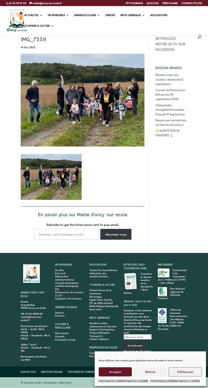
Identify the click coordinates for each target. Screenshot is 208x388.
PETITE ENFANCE (134, 3)
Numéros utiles (98, 323)
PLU (57, 289)
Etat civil (60, 273)
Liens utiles (95, 309)
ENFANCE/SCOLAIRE (85, 15)
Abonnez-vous (116, 234)
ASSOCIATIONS (159, 15)
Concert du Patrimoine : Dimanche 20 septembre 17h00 (170, 94)
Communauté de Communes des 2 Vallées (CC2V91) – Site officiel (172, 276)
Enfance (60, 315)
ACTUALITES (31, 15)
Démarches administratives (64, 277)
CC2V (58, 295)
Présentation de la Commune (100, 291)
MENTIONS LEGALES (52, 371)
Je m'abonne (135, 345)
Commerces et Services (103, 326)
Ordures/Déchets (99, 332)
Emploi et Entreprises (102, 329)
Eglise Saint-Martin (100, 300)
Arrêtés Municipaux (66, 286)
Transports (96, 336)
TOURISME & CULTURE (37, 25)
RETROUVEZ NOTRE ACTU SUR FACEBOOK (170, 44)
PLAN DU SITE (28, 371)
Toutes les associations (103, 270)
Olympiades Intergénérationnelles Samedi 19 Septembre (170, 109)
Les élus (59, 270)
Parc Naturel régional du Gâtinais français (171, 293)
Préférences (185, 371)
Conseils (60, 336)
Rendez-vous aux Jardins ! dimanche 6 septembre (169, 79)
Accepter (115, 371)
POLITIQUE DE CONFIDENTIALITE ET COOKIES (123, 380)
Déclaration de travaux (69, 292)
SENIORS (110, 15)
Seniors (59, 312)
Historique (95, 296)
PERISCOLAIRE (170, 3)
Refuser (150, 371)
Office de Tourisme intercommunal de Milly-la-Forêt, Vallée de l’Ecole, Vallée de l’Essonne (172, 319)
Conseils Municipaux (67, 283)
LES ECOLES (153, 3)
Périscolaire (62, 333)
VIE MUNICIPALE (56, 15)
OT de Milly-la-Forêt (101, 303)
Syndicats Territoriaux (68, 298)
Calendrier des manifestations (98, 274)
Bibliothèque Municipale (103, 306)
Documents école (65, 339)
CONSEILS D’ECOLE (191, 3)
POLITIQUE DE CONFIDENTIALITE (85, 371)
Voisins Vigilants (99, 339)
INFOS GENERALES (130, 15)
